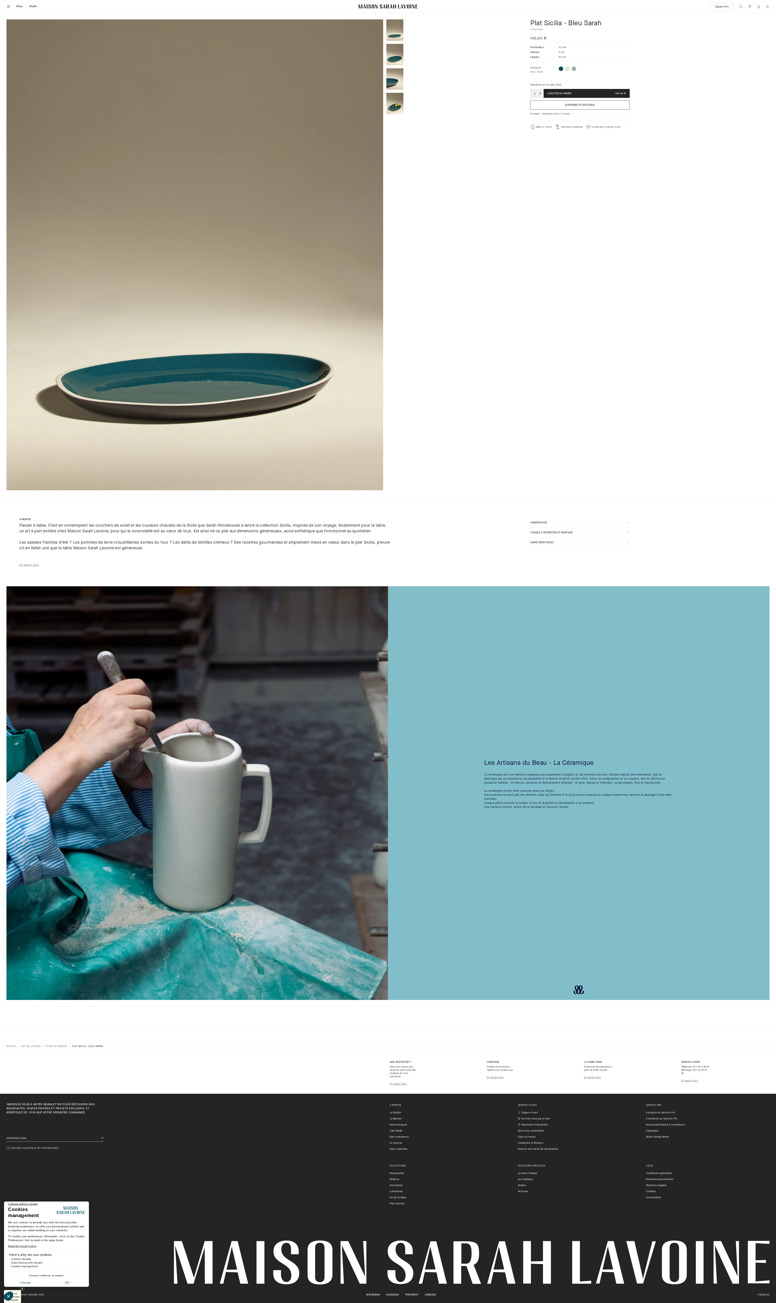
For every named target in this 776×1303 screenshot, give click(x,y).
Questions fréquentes (535, 1125)
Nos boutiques (398, 1125)
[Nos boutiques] (749, 6)
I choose (25, 1282)
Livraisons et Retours (530, 1143)
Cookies (651, 1191)
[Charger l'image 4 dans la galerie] (394, 103)
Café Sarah (396, 1131)
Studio (33, 6)
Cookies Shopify (21, 1259)
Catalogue (652, 1131)
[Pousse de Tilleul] (573, 68)
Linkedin (430, 1295)
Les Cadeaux (525, 1179)
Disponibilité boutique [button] (580, 105)
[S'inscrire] (101, 1138)
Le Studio (395, 1113)
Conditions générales (659, 1173)
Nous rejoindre (398, 1149)
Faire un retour (527, 1137)
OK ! (68, 1282)
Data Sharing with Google (26, 1262)
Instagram (373, 1295)
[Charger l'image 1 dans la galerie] (394, 30)
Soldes (522, 1185)
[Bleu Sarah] (561, 68)
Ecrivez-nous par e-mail (536, 1119)
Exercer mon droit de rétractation (538, 1149)
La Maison (396, 1119)
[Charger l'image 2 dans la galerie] (394, 54)
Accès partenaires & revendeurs (665, 1125)
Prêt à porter (397, 1204)
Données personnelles (659, 1179)
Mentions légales (656, 1185)
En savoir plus (398, 1084)
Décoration (396, 1185)
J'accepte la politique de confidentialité (34, 1148)
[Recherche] (740, 6)
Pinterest (411, 1295)
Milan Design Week (657, 1137)
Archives (523, 1191)
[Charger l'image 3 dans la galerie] (394, 79)
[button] (8, 1296)
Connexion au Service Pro (661, 1119)
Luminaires (396, 1191)
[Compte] (758, 6)
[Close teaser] (22, 1289)
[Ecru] (567, 68)
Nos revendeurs (399, 1137)
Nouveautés (397, 1173)
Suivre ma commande (531, 1131)
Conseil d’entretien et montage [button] (551, 533)
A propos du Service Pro (660, 1113)
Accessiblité (653, 1197)
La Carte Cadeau (528, 1173)
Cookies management (24, 1266)
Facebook (392, 1295)
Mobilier (395, 1179)
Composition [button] (538, 523)
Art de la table (398, 1197)
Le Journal (396, 1143)
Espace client (530, 1113)
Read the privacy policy (22, 1246)
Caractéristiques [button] (542, 542)
